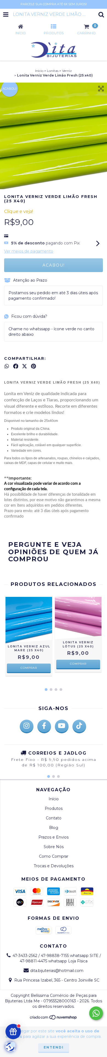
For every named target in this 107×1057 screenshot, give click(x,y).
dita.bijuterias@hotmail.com (56, 970)
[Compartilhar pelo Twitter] (24, 366)
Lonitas (52, 71)
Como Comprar (53, 856)
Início (39, 71)
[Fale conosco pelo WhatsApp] (96, 1013)
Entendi (54, 1047)
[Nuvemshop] (54, 1019)
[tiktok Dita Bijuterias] (79, 726)
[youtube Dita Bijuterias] (62, 726)
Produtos (54, 808)
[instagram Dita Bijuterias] (26, 726)
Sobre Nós (54, 846)
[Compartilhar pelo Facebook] (15, 366)
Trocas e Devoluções (54, 865)
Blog (53, 827)
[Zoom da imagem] (101, 88)
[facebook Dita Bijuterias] (44, 726)
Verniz (67, 71)
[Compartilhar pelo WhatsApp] (6, 366)
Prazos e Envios (53, 837)
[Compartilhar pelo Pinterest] (33, 366)
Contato (53, 818)
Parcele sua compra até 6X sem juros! (54, 4)
